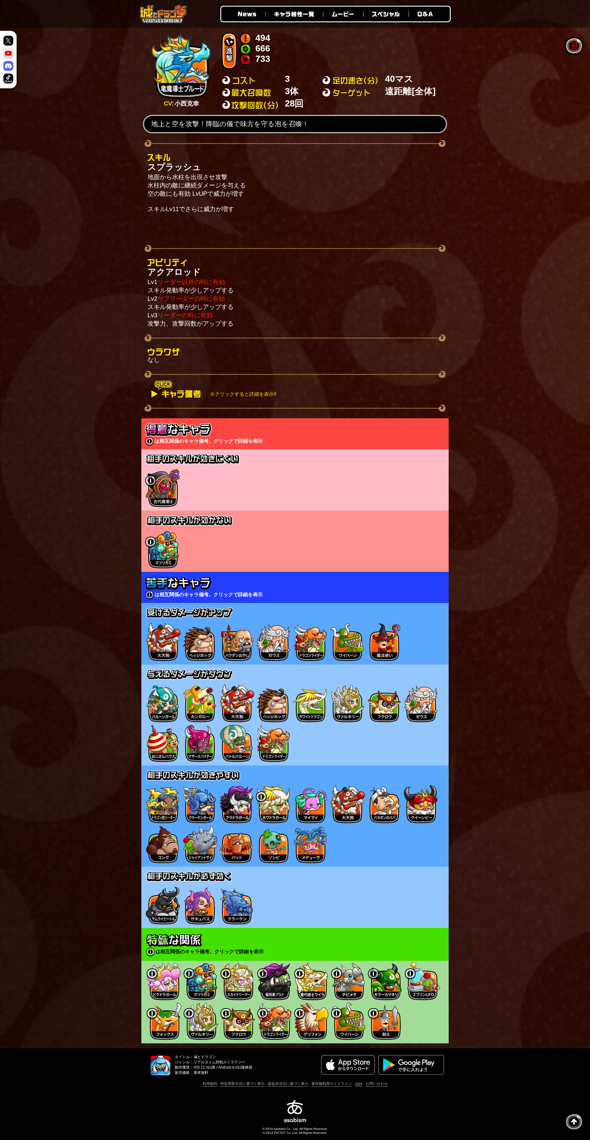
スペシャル (385, 14)
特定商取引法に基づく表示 (242, 1084)
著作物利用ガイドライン (331, 1084)
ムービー (343, 14)
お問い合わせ (377, 1084)
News (242, 14)
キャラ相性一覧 (294, 14)
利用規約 (210, 1084)
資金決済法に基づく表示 (288, 1084)
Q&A (430, 14)
